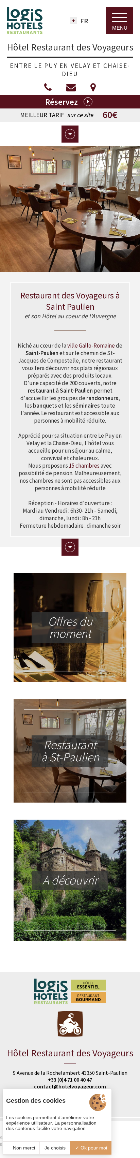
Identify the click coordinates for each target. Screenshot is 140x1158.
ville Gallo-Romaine (91, 345)
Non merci (23, 1147)
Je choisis (55, 1147)
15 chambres (84, 465)
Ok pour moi (93, 1147)
